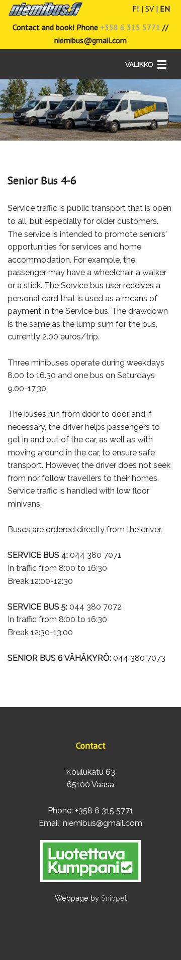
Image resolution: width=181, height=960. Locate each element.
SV (149, 9)
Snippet (114, 898)
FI (135, 9)
